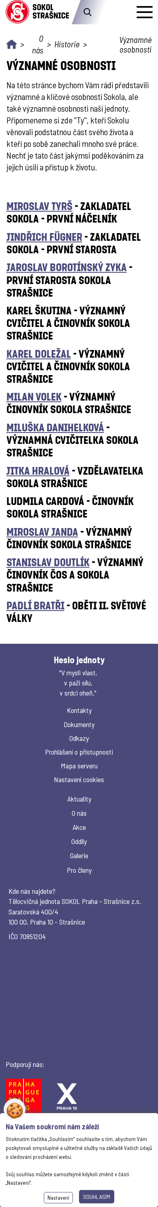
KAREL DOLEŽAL (38, 353)
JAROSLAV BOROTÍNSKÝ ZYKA (66, 267)
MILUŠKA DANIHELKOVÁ (55, 427)
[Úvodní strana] (11, 44)
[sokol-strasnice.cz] (37, 12)
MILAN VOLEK (34, 396)
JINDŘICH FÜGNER (44, 236)
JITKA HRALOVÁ (38, 470)
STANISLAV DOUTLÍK (48, 561)
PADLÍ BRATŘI (35, 605)
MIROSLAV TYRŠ (39, 205)
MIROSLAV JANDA (42, 531)
